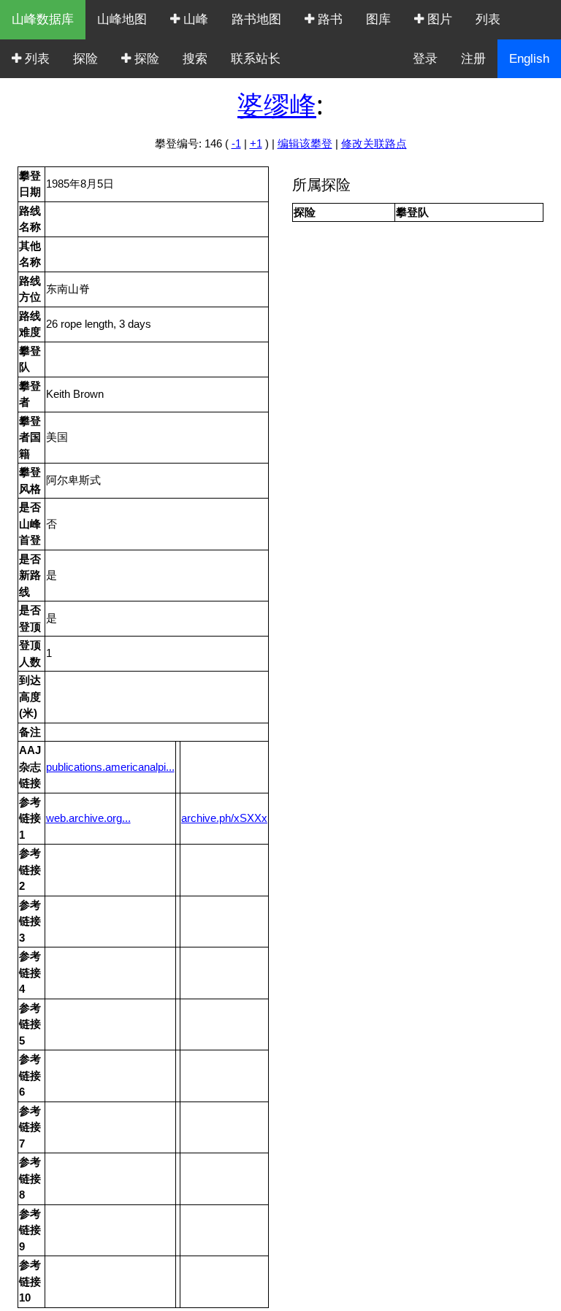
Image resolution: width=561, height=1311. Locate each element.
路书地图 (256, 19)
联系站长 (255, 59)
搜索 (195, 59)
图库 (378, 19)
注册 (473, 59)
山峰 (194, 19)
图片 (438, 19)
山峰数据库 (43, 19)
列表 (488, 19)
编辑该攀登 (305, 143)
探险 (85, 59)
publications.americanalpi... (110, 767)
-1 (236, 143)
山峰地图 (122, 19)
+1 (256, 143)
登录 (425, 59)
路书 (328, 19)
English (529, 59)
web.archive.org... (88, 818)
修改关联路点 (374, 143)
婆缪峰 (276, 105)
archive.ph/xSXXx (224, 818)
